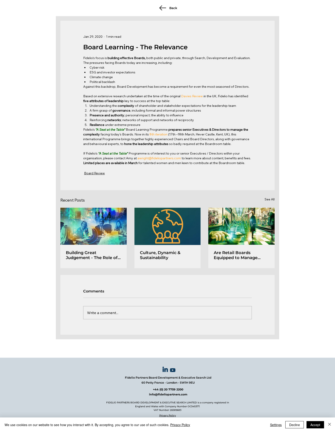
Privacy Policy (167, 415)
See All (270, 199)
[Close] (329, 424)
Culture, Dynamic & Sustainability (160, 255)
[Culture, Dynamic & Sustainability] (167, 226)
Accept (315, 424)
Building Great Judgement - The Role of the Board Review (92, 255)
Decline (294, 424)
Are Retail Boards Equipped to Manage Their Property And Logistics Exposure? (236, 255)
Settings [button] (276, 424)
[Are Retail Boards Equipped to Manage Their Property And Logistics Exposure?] (241, 226)
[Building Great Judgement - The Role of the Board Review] (93, 226)
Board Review (94, 173)
